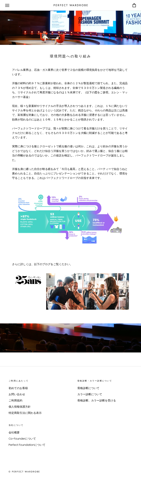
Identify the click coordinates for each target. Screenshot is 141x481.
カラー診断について (89, 394)
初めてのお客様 (18, 388)
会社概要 (14, 432)
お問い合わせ (17, 394)
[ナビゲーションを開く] (7, 5)
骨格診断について (88, 388)
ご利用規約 (15, 400)
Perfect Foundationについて (27, 445)
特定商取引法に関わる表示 (25, 413)
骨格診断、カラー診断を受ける (96, 400)
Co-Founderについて (22, 439)
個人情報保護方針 (20, 407)
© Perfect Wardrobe (24, 471)
